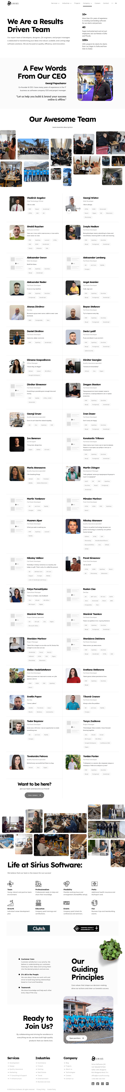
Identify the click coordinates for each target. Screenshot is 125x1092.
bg (112, 3)
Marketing (13, 1072)
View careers (33, 795)
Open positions (75, 1038)
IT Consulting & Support (18, 1075)
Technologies (70, 1072)
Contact (106, 3)
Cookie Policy (51, 1089)
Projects (77, 3)
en (116, 3)
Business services (44, 1082)
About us (69, 1069)
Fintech (40, 1066)
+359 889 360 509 (98, 1079)
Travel (40, 1075)
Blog (67, 1063)
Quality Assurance (16, 1069)
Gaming (40, 1069)
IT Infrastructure (16, 1079)
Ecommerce (42, 1063)
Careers (97, 3)
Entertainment (43, 1079)
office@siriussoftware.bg (100, 1076)
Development (14, 1063)
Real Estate (42, 1072)
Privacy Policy (41, 1089)
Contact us (69, 1079)
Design (12, 1066)
